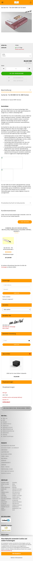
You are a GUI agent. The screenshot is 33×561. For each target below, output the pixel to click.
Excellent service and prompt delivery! (12, 397)
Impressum (5, 425)
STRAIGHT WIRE (16, 494)
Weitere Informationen (16, 557)
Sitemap (5, 434)
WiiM (13, 510)
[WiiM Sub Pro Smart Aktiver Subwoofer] (16, 364)
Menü (2, 2)
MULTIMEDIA (4, 458)
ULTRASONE (15, 500)
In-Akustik (3, 503)
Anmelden (16, 293)
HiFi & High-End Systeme (7, 471)
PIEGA (2, 508)
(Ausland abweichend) (19, 49)
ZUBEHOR (3, 465)
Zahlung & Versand (7, 427)
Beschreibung (6, 90)
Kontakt (5, 422)
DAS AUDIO (4, 497)
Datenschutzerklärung (6, 550)
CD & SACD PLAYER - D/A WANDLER (10, 448)
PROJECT (3, 510)
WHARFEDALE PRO (16, 508)
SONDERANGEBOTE (5, 462)
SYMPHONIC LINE (16, 498)
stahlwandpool (6, 402)
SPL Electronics (16, 492)
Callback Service (7, 423)
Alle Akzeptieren (16, 553)
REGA (13, 484)
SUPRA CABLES (16, 497)
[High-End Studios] (16, 2)
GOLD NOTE (4, 502)
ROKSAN (14, 487)
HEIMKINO (3, 460)
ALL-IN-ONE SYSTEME (6, 454)
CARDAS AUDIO (5, 492)
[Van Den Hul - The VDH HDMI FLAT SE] (16, 22)
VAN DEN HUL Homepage (8, 326)
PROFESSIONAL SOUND (7, 469)
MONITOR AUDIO (5, 505)
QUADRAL (14, 482)
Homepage (4, 267)
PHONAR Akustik (5, 506)
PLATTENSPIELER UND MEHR (8, 445)
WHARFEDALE (15, 506)
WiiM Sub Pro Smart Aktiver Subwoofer (16, 373)
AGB (4, 420)
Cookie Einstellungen (8, 436)
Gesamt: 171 (5, 399)
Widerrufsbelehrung (8, 429)
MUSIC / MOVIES (5, 467)
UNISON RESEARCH (17, 502)
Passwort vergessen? (7, 299)
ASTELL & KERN (5, 484)
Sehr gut (4, 392)
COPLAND (3, 495)
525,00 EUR (16, 376)
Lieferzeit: (3, 47)
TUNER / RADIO (5, 456)
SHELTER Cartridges (17, 489)
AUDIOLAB (3, 489)
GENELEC (3, 500)
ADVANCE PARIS (5, 482)
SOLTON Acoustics (17, 490)
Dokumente (6, 432)
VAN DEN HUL (15, 503)
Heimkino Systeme (6, 473)
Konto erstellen (6, 297)
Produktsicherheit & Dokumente (13, 203)
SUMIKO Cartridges (17, 495)
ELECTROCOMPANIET (6, 498)
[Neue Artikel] (30, 354)
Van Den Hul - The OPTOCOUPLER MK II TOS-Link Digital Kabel (8, 248)
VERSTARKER (4, 450)
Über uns (5, 418)
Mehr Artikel (5, 328)
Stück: (2, 65)
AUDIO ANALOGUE (5, 487)
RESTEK (14, 486)
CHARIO (3, 494)
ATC (2, 486)
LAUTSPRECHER (5, 452)
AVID (2, 490)
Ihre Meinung (25, 222)
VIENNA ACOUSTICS (17, 505)
